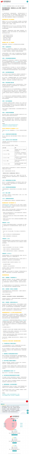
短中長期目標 (9, 205)
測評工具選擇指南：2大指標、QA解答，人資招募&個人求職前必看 (11, 407)
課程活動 (13, 423)
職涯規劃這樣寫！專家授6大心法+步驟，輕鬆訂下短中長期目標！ (11, 406)
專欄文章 (5, 426)
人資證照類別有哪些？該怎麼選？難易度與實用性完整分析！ (10, 411)
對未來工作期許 (7, 130)
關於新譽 (5, 423)
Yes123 (17, 61)
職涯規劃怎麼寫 (6, 204)
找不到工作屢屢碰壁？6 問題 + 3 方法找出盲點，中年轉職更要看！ (11, 410)
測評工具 (21, 320)
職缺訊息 (21, 426)
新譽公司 (24, 320)
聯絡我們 (13, 426)
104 (15, 61)
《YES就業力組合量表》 (5, 320)
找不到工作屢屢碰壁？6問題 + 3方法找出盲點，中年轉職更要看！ (11, 395)
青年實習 (21, 423)
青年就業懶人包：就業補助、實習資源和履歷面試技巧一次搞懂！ (11, 394)
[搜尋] (27, 401)
